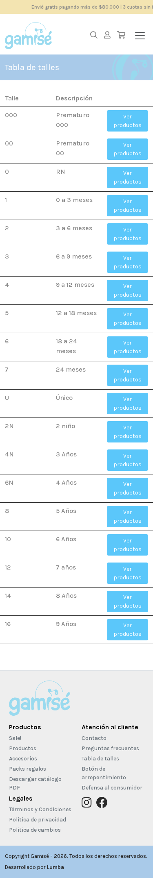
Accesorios (23, 758)
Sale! (15, 738)
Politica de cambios (35, 829)
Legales (21, 798)
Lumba (55, 867)
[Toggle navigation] (140, 35)
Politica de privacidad (37, 819)
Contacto (94, 738)
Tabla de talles (100, 758)
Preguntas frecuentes (110, 748)
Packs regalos (27, 768)
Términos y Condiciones (40, 809)
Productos (25, 727)
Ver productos (127, 121)
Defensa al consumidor (112, 787)
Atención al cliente (110, 727)
